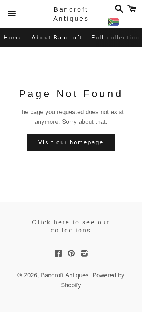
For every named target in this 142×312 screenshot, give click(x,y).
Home (13, 37)
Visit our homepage (71, 142)
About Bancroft (57, 37)
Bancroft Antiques (71, 14)
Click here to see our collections (71, 226)
